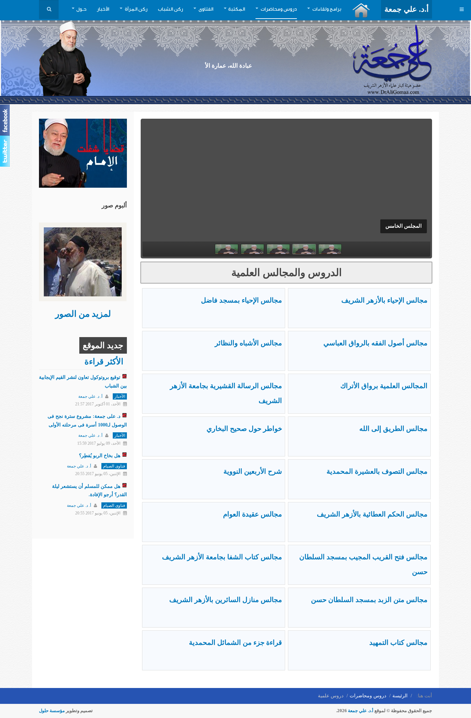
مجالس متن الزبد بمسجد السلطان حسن (369, 599)
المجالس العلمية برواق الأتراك (384, 386)
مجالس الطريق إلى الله (393, 428)
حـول (81, 9)
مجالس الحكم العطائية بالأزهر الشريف (372, 514)
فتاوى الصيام (114, 466)
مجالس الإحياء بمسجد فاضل (241, 300)
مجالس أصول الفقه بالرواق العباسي (375, 343)
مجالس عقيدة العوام (252, 514)
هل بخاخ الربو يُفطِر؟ (99, 455)
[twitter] (5, 151)
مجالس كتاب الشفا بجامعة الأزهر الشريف (222, 557)
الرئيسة (400, 695)
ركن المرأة (136, 9)
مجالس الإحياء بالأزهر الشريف (384, 300)
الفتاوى (205, 9)
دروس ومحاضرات (278, 9)
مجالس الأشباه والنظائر (248, 343)
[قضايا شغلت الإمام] (83, 152)
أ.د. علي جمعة (360, 710)
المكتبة (236, 9)
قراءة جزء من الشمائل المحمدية (235, 642)
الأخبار (103, 9)
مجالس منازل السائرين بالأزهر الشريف (225, 599)
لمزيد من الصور (83, 313)
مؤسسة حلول (52, 710)
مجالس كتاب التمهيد (398, 642)
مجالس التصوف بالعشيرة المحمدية (377, 471)
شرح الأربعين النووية (252, 471)
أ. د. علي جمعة (90, 396)
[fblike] (5, 120)
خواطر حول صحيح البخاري (244, 428)
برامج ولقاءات (326, 9)
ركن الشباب (170, 9)
